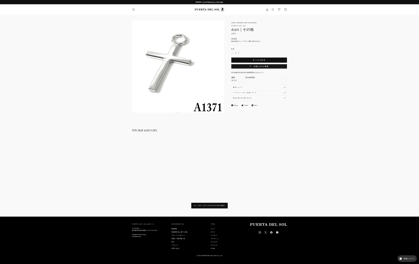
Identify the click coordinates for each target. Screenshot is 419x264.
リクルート (174, 245)
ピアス (213, 232)
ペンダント (214, 235)
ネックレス (214, 242)
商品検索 (174, 228)
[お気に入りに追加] (135, 140)
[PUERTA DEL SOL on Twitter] (265, 232)
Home (233, 22)
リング (213, 228)
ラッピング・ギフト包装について (245, 92)
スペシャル (214, 245)
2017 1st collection (250, 22)
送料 (235, 41)
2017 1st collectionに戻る (211, 205)
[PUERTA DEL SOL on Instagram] (260, 232)
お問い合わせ (175, 248)
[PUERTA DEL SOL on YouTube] (277, 232)
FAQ (172, 242)
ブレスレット (215, 238)
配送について (237, 87)
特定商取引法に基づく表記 (179, 232)
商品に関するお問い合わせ (242, 98)
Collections (239, 22)
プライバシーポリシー (178, 235)
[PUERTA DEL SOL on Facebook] (271, 232)
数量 (232, 49)
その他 (213, 248)
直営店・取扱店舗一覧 (178, 238)
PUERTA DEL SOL (238, 25)
